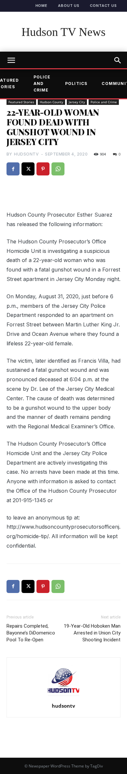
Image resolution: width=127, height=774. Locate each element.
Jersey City (77, 102)
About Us (68, 5)
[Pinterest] (42, 168)
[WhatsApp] (57, 168)
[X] (28, 168)
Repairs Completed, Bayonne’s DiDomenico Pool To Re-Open (31, 633)
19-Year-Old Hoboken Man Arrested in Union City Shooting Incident (92, 633)
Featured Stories (21, 102)
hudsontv (26, 154)
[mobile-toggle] (11, 60)
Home (41, 5)
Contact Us (103, 5)
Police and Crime (42, 83)
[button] (118, 60)
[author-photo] (63, 695)
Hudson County (51, 102)
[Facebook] (13, 168)
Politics (76, 83)
